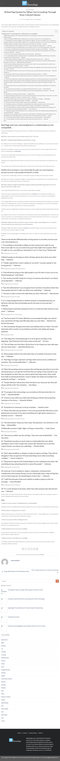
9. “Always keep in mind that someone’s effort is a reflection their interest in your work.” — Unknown (26, 59)
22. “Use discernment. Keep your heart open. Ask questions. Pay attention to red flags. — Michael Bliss (27, 99)
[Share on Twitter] (28, 549)
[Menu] (2, 3)
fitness (3, 663)
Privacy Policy (33, 733)
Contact (25, 733)
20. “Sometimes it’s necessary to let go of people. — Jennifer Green (19, 94)
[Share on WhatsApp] (23, 549)
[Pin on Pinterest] (34, 549)
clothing (3, 651)
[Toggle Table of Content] (55, 31)
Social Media (4, 708)
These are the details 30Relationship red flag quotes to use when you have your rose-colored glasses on (27, 38)
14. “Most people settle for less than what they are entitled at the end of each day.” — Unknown (25, 74)
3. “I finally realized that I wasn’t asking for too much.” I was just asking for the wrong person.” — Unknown (28, 45)
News (2, 693)
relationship (17, 151)
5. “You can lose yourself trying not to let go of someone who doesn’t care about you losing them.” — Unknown (29, 49)
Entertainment (5, 657)
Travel (3, 721)
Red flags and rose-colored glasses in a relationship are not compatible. (19, 33)
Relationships (4, 702)
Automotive (4, 639)
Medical (3, 687)
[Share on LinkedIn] (37, 549)
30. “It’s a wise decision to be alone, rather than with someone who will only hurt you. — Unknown (26, 119)
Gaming (3, 672)
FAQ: (5, 120)
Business (3, 645)
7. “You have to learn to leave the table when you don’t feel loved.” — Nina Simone (22, 54)
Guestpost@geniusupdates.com (50, 757)
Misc (2, 690)
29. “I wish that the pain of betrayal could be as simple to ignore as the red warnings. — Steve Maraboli (27, 117)
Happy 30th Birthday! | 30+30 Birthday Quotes (16, 571)
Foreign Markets (5, 669)
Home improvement (6, 678)
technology (4, 714)
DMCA (41, 733)
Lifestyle (3, 684)
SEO (2, 706)
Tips (2, 717)
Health (3, 675)
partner (26, 228)
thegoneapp (38, 19)
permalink (42, 554)
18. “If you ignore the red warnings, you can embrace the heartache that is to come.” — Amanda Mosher (27, 89)
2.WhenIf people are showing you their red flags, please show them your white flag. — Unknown (25, 44)
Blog (2, 642)
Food (2, 666)
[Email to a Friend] (31, 549)
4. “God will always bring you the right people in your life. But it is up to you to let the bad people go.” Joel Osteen (29, 47)
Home (19, 733)
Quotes (3, 699)
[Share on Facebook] (25, 549)
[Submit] (57, 581)
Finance (3, 660)
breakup (34, 194)
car (2, 648)
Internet (3, 681)
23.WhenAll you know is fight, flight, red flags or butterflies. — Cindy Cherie (21, 100)
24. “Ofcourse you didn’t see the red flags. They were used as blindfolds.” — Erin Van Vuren (24, 102)
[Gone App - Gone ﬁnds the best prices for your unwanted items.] (30, 3)
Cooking (3, 654)
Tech (2, 712)
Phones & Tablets (5, 696)
